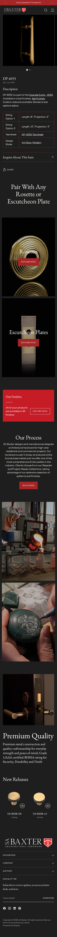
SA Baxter (23, 920)
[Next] (51, 2)
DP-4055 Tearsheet (32, 134)
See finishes (38, 98)
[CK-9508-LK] (39, 798)
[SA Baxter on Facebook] (5, 909)
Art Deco (27, 142)
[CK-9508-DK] (14, 798)
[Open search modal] (45, 10)
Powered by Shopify (11, 925)
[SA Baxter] (15, 10)
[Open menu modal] (52, 10)
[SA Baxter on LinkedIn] (15, 909)
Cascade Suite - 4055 (41, 94)
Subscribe (48, 898)
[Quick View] (22, 806)
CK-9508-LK (40, 813)
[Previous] (5, 2)
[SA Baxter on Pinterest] (20, 909)
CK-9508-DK (14, 813)
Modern (36, 142)
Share (10, 170)
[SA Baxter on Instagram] (10, 909)
